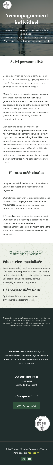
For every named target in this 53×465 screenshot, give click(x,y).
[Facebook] (23, 459)
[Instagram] (29, 459)
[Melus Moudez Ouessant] (7, 5)
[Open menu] (47, 4)
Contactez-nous (26, 405)
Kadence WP (34, 452)
